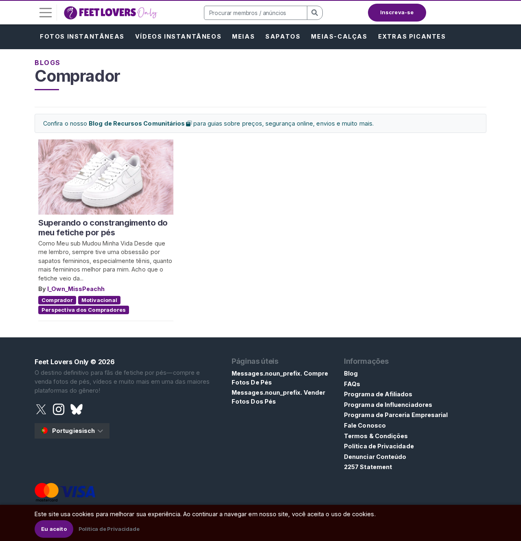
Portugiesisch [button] (73, 430)
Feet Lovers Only (62, 362)
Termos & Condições (376, 435)
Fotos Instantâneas (82, 36)
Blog (351, 373)
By (42, 288)
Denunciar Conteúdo (375, 456)
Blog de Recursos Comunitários (137, 123)
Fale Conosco (365, 425)
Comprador (57, 300)
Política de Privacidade (379, 446)
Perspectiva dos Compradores (84, 309)
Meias (243, 36)
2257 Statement (368, 466)
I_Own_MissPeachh (76, 288)
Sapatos (282, 36)
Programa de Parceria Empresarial (396, 414)
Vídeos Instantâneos (178, 36)
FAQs (352, 383)
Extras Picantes (412, 36)
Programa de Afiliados (378, 394)
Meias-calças (339, 36)
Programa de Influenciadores (388, 404)
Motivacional (99, 300)
